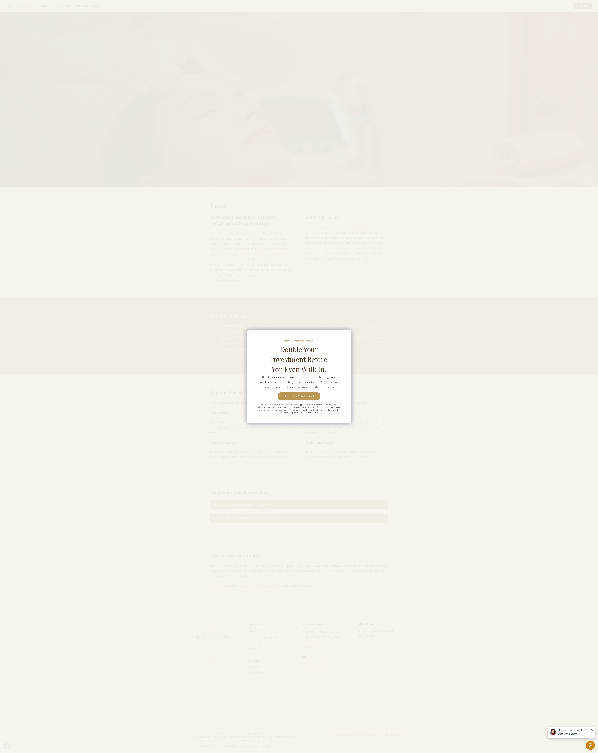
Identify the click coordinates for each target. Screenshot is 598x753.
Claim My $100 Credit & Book (299, 396)
